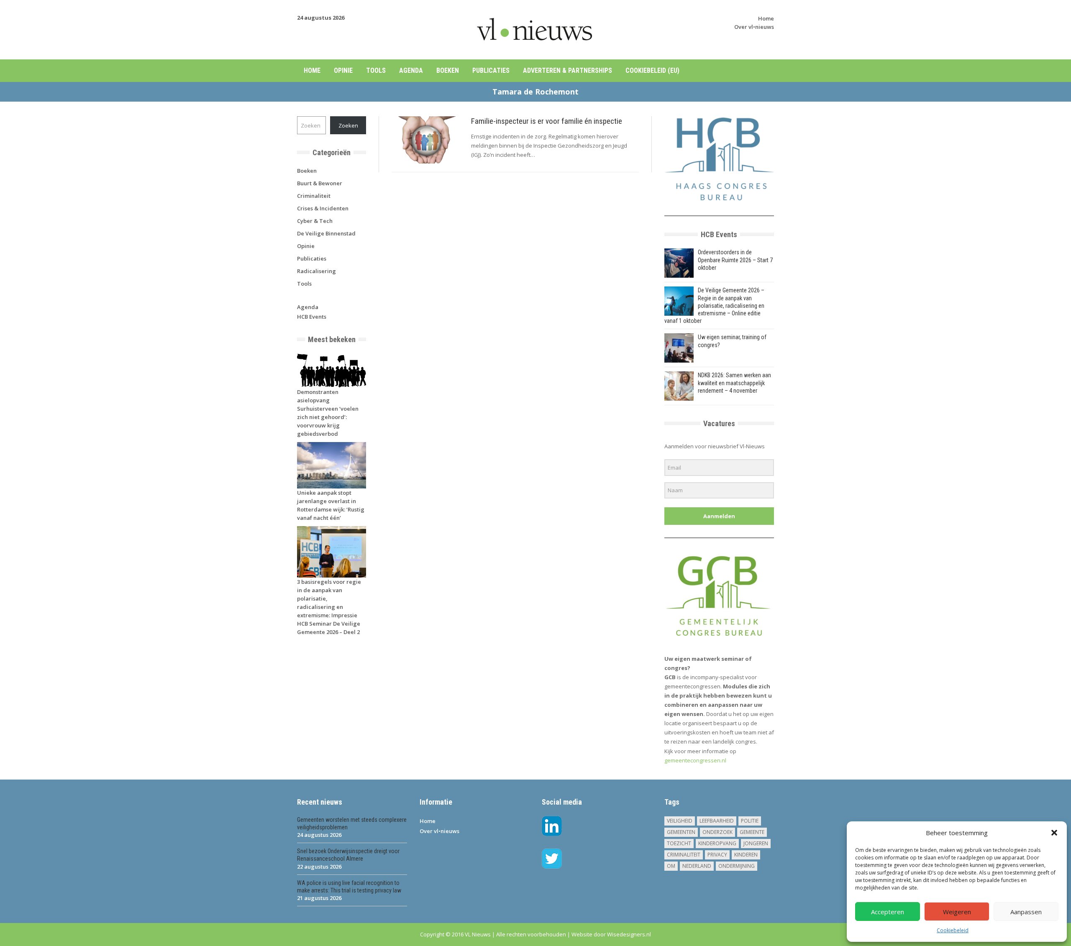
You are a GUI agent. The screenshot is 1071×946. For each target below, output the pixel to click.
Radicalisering (316, 271)
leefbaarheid (716, 820)
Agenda (411, 70)
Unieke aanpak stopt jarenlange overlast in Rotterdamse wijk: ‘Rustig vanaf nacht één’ (330, 505)
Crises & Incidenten (322, 208)
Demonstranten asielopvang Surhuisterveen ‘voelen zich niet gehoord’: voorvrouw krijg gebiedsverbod (328, 412)
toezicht (679, 843)
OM (671, 865)
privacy (717, 854)
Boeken (447, 70)
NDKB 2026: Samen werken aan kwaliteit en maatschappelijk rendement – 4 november (734, 383)
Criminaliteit (314, 195)
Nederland (696, 865)
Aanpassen (1026, 912)
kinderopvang (717, 843)
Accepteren (887, 912)
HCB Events (311, 316)
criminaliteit (683, 854)
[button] (1054, 832)
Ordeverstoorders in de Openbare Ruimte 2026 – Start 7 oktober (735, 260)
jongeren (755, 843)
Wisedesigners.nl (629, 934)
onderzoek (717, 832)
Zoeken (348, 125)
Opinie (343, 70)
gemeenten (681, 832)
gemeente (752, 832)
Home (766, 18)
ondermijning (736, 865)
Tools (376, 70)
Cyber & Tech (315, 221)
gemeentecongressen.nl (695, 760)
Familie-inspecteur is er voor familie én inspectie (546, 121)
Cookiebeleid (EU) (652, 70)
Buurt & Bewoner (319, 183)
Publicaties (491, 70)
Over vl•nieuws (754, 27)
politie (749, 820)
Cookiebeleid (953, 930)
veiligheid (679, 820)
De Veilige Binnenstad (326, 233)
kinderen (746, 854)
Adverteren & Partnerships (567, 70)
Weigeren (957, 912)
